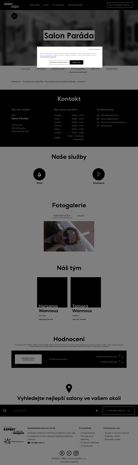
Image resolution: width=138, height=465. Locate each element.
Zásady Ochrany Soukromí (48, 57)
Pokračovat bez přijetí (95, 49)
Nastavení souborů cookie (58, 62)
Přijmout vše (76, 62)
